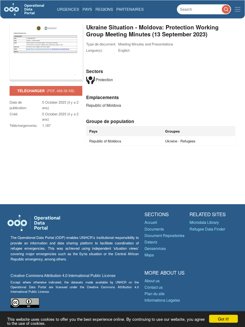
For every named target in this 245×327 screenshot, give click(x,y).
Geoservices (155, 248)
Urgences (68, 9)
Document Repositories (164, 235)
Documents (154, 229)
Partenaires (130, 9)
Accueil (151, 222)
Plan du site (155, 293)
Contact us (154, 287)
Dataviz (151, 242)
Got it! (223, 319)
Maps (149, 255)
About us (152, 280)
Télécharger (45, 90)
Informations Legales (162, 300)
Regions (104, 9)
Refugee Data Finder (207, 229)
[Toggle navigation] (237, 9)
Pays (87, 9)
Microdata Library (204, 222)
